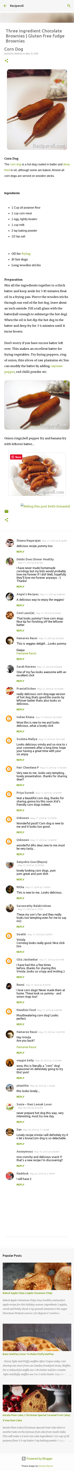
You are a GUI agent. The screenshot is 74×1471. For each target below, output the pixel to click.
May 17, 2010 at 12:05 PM (49, 793)
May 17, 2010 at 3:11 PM (30, 909)
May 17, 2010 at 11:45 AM (53, 767)
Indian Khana (25, 717)
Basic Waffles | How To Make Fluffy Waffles (28, 1354)
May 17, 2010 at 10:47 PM (52, 1032)
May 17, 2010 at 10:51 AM (52, 739)
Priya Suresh (25, 792)
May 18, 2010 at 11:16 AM (36, 1129)
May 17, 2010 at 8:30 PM (38, 985)
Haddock (23, 1173)
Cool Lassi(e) (25, 613)
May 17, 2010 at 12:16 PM (44, 818)
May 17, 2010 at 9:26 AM (48, 613)
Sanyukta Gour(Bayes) (32, 861)
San (19, 1129)
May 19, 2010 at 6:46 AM (46, 1151)
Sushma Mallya (27, 739)
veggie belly (25, 1060)
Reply (20, 551)
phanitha (23, 1085)
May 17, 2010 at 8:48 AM (52, 594)
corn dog (15, 164)
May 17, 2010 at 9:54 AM (49, 667)
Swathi (21, 934)
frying (26, 253)
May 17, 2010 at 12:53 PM (31, 865)
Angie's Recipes (28, 594)
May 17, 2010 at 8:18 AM (54, 540)
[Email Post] (6, 513)
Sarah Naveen (26, 666)
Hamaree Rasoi (27, 638)
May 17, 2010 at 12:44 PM (44, 840)
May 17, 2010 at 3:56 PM (39, 934)
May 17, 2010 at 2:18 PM (38, 887)
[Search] (69, 5)
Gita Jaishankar (27, 959)
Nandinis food (26, 1010)
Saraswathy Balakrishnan (34, 905)
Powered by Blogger (39, 1458)
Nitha (20, 887)
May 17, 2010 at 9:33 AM (51, 638)
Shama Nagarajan (29, 540)
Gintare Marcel (46, 1466)
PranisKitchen (26, 688)
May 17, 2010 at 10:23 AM (49, 717)
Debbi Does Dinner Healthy (35, 559)
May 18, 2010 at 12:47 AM (48, 1060)
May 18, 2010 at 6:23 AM (30, 1107)
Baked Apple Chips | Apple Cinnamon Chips (27, 1293)
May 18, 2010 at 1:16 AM (42, 1085)
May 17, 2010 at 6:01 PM (51, 959)
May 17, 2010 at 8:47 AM (30, 562)
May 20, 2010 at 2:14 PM (42, 1173)
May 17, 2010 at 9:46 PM (49, 1010)
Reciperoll (17, 5)
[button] (6, 61)
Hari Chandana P (28, 767)
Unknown (23, 818)
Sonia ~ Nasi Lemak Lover (34, 1104)
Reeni (20, 984)
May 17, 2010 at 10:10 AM (50, 688)
